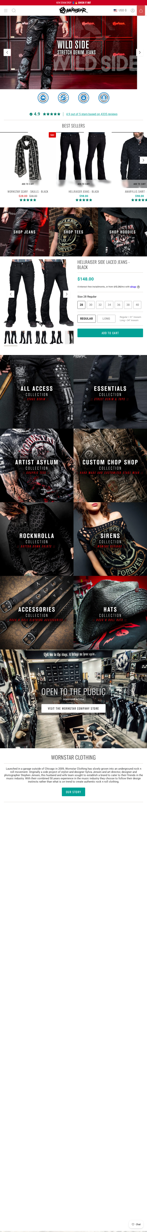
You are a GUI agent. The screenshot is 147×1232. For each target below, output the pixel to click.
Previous (10, 294)
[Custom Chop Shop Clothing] (110, 465)
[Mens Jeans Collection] (24, 231)
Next (143, 160)
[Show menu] (5, 10)
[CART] (141, 10)
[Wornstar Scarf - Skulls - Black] (28, 160)
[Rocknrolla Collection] (37, 539)
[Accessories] (37, 612)
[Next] (139, 52)
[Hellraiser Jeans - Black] (84, 160)
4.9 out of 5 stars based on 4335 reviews (91, 114)
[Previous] (7, 52)
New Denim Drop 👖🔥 (73, 2)
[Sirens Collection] (110, 539)
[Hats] (110, 612)
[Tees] (73, 231)
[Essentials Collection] (110, 392)
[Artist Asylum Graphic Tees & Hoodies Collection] (37, 465)
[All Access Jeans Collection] (37, 392)
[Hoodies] (122, 231)
